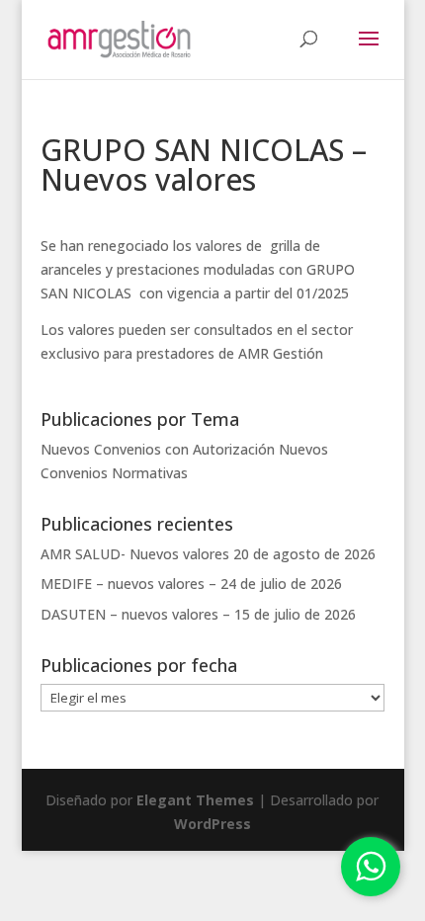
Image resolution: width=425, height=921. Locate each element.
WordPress (212, 823)
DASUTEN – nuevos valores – (135, 614)
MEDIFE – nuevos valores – (128, 583)
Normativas (150, 472)
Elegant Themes (195, 800)
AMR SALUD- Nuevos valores (135, 553)
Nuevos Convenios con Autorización (158, 449)
